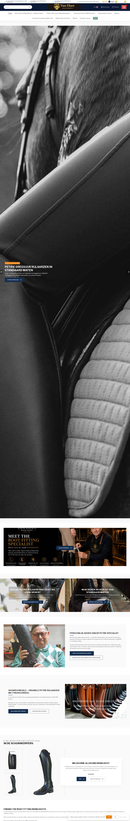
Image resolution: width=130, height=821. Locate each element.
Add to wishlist (95, 779)
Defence (116, 13)
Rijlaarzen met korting (18, 711)
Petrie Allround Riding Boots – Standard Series (29, 13)
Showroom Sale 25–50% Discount (84, 13)
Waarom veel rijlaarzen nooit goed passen (86, 657)
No (115, 817)
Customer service (85, 18)
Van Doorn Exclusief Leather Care (42, 18)
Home (10, 13)
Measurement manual (105, 13)
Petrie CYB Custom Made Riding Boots (58, 13)
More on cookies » (123, 817)
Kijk (80, 779)
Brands (75, 18)
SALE (95, 18)
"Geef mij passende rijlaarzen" (81, 653)
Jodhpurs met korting (39, 711)
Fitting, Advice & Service (63, 18)
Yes (109, 817)
